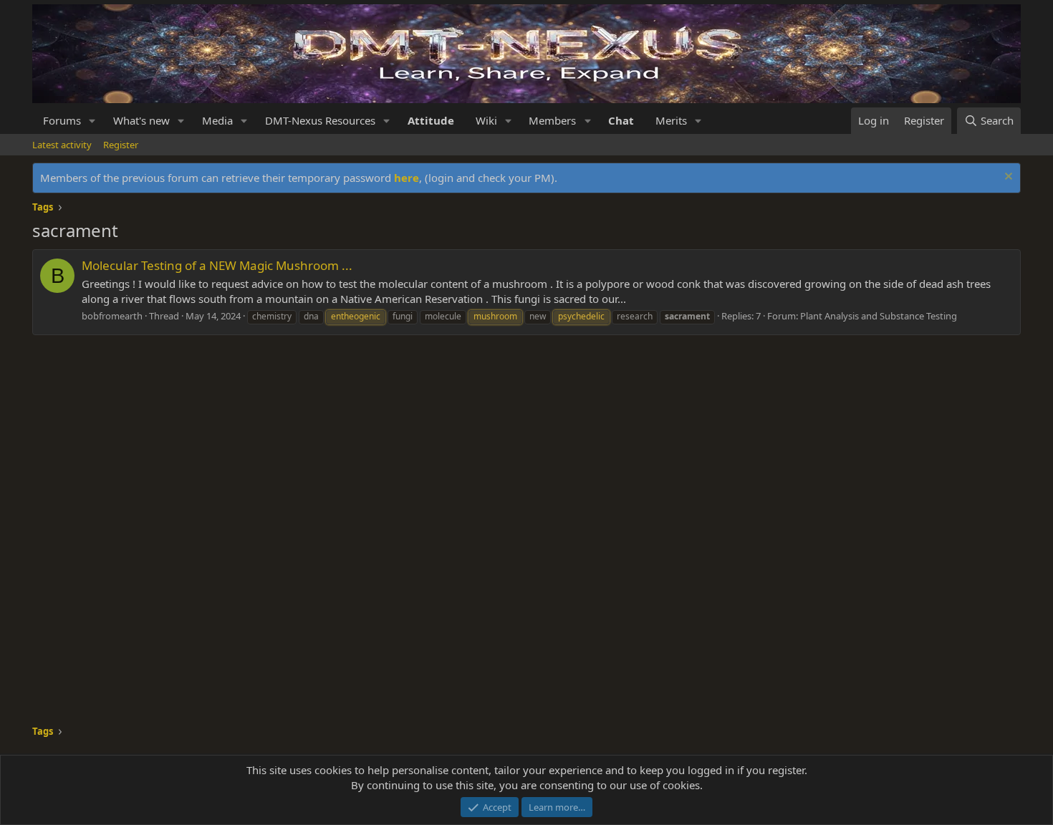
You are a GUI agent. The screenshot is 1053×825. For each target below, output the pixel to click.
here (406, 177)
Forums (62, 120)
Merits (671, 120)
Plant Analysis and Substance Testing (878, 315)
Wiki (486, 120)
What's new (141, 120)
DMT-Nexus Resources (320, 120)
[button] (92, 120)
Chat (621, 120)
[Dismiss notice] (1007, 177)
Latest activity (62, 144)
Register (120, 144)
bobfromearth (112, 315)
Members (552, 120)
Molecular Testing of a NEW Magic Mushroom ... (217, 265)
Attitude (431, 120)
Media (217, 120)
